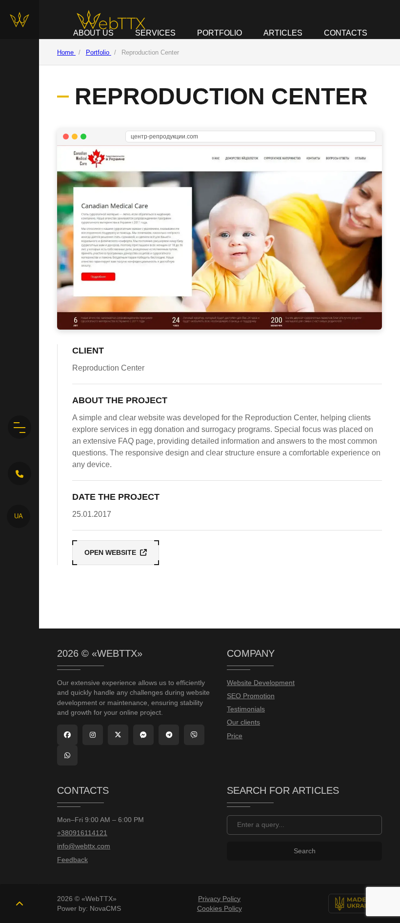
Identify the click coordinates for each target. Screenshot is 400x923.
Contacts (345, 33)
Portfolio (219, 33)
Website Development (261, 683)
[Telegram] (169, 735)
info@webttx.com (83, 846)
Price (234, 736)
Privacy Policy (219, 899)
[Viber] (194, 735)
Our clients (243, 722)
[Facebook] (67, 735)
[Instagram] (92, 735)
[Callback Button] (19, 473)
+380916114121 (82, 833)
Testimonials (246, 709)
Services (155, 33)
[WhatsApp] (67, 755)
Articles (282, 33)
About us (93, 33)
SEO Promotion (251, 696)
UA (18, 516)
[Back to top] (19, 903)
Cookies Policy (219, 908)
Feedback (72, 860)
